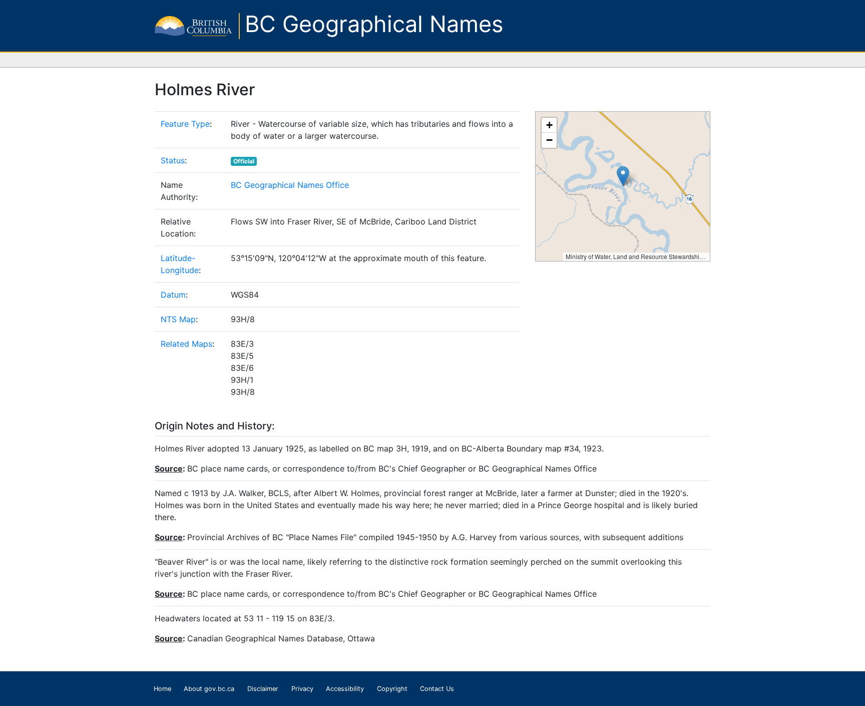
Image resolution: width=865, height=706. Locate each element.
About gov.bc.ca (209, 688)
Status (173, 160)
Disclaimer (262, 688)
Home (162, 688)
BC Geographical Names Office (290, 185)
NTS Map (178, 319)
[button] (623, 176)
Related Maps (186, 344)
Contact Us (437, 688)
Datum (173, 295)
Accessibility (345, 688)
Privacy (302, 688)
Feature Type (185, 124)
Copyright (392, 688)
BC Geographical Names (374, 24)
